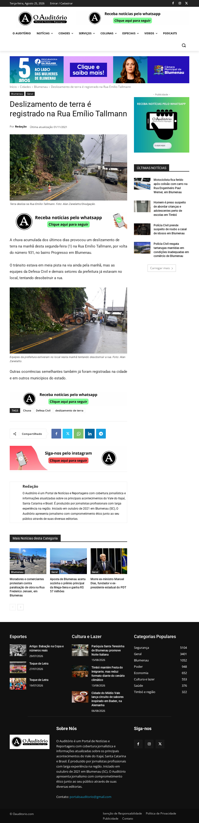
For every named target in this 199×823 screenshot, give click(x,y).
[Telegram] (101, 434)
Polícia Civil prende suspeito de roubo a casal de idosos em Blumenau (170, 229)
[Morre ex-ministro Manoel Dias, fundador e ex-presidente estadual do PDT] (109, 561)
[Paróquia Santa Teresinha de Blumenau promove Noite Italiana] (80, 650)
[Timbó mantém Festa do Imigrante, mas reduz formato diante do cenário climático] (80, 671)
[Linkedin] (90, 434)
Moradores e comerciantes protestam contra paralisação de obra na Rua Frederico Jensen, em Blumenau (27, 587)
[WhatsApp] (78, 434)
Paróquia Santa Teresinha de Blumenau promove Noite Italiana (107, 650)
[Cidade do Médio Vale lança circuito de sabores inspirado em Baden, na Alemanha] (80, 697)
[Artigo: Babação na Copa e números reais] (18, 650)
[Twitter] (186, 3)
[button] (183, 45)
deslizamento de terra (69, 410)
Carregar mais (160, 268)
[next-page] (20, 607)
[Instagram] (179, 3)
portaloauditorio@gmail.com (90, 797)
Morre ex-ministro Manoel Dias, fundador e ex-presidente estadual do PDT (108, 583)
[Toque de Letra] (18, 667)
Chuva (27, 410)
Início (13, 87)
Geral (30, 93)
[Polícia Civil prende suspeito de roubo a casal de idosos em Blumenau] (142, 229)
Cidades (25, 87)
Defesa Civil (43, 410)
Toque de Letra (38, 663)
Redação (21, 126)
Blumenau (41, 87)
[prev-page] (13, 607)
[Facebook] (173, 3)
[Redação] (13, 502)
